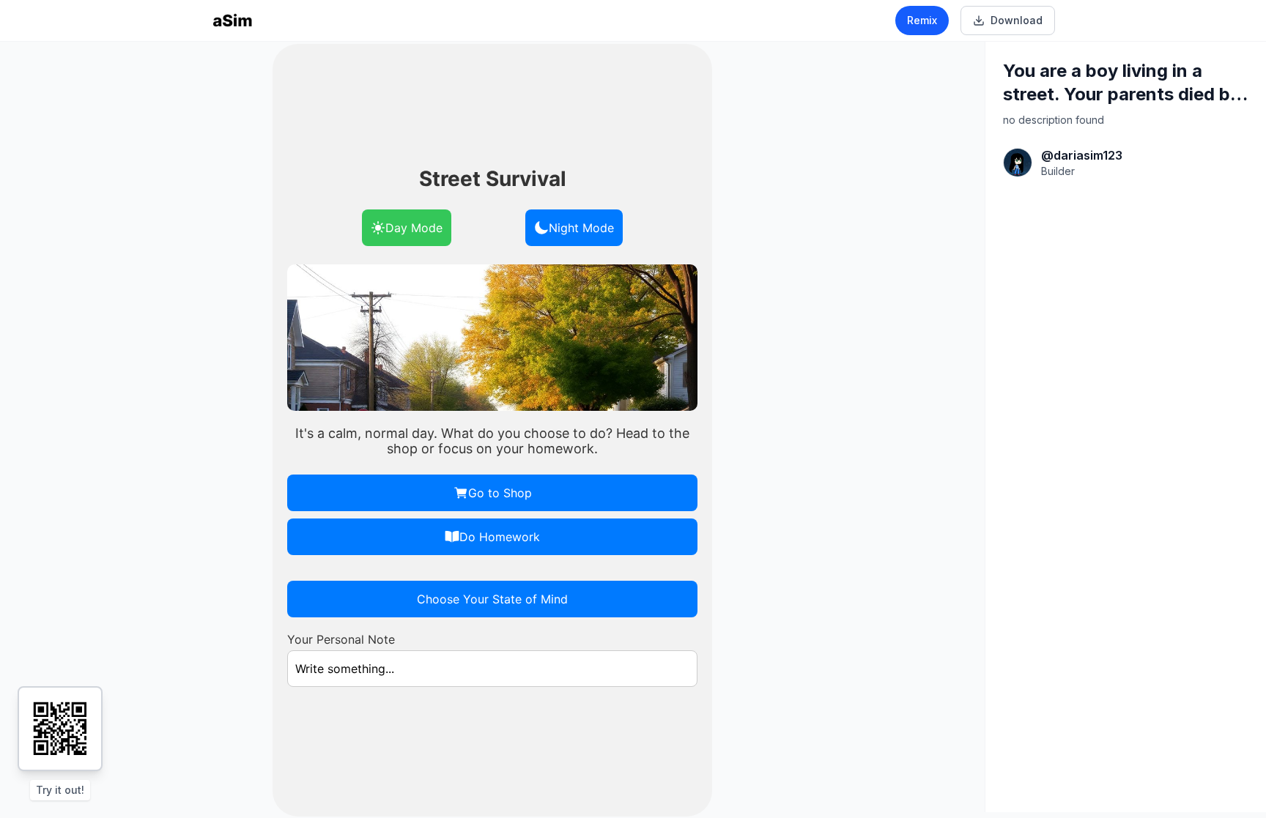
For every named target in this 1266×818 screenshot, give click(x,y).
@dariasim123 (1081, 155)
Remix (922, 20)
